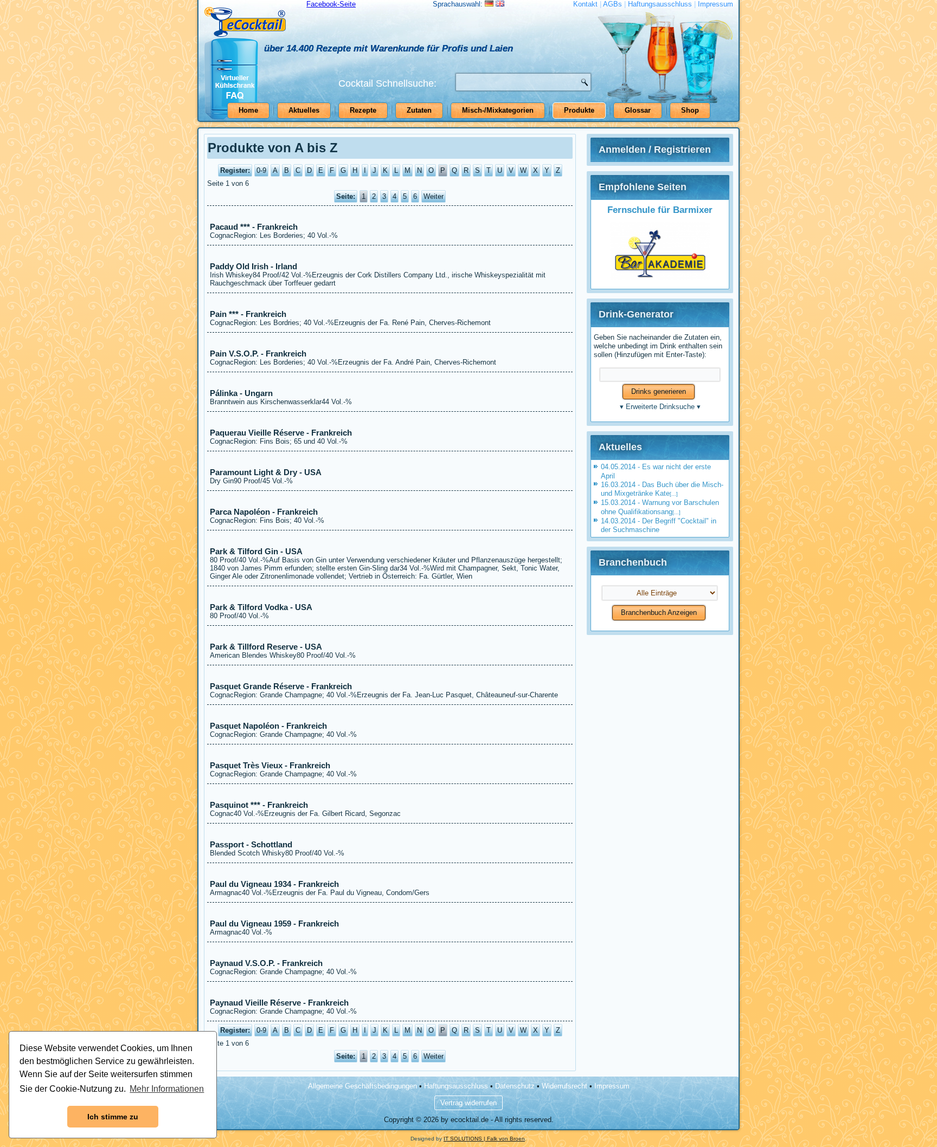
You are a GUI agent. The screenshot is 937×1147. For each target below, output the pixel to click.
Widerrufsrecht (564, 1086)
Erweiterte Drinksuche (660, 407)
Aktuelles (303, 110)
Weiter (433, 196)
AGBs (612, 4)
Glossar (638, 110)
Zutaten (419, 110)
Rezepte (363, 110)
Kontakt (585, 4)
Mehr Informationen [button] (167, 1088)
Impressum (715, 4)
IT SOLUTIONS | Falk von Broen (484, 1139)
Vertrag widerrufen (468, 1103)
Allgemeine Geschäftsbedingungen (362, 1086)
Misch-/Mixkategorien (498, 110)
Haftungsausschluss (660, 4)
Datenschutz (515, 1086)
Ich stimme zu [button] (112, 1116)
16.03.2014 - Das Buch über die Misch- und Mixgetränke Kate (662, 489)
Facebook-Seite (331, 4)
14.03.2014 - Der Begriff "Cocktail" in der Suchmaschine (658, 525)
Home (248, 110)
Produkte (579, 110)
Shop (690, 110)
